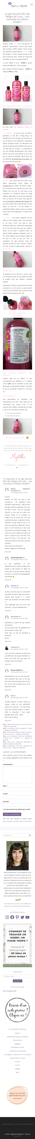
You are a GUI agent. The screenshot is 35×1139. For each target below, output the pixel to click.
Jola (12, 696)
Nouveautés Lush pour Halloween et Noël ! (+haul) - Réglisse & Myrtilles (17, 747)
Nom (5, 786)
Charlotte (14, 647)
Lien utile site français (14, 413)
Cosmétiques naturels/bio (17, 1051)
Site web (6, 801)
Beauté (17, 1033)
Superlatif (17, 1136)
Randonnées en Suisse (17, 1058)
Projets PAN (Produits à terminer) (17, 1037)
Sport (17, 1072)
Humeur (17, 1062)
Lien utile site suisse (13, 416)
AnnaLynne (14, 616)
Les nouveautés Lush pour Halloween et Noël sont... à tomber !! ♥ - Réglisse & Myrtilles (17, 738)
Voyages (17, 1069)
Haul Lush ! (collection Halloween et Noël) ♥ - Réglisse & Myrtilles (17, 743)
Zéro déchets (17, 1040)
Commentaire (8, 764)
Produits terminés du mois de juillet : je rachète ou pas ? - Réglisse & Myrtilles (17, 733)
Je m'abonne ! (17, 981)
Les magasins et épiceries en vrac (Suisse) (17, 1054)
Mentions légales (7, 1124)
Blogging (17, 1044)
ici (24, 154)
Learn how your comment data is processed (17, 821)
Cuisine (17, 1065)
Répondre (8, 552)
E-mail (5, 794)
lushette (13, 586)
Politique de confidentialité (24, 1124)
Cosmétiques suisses (17, 1047)
